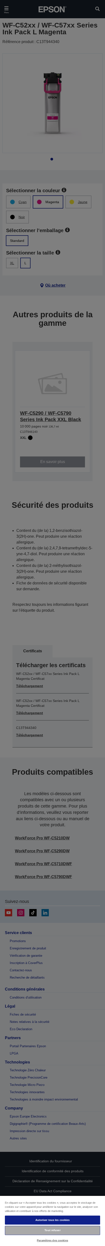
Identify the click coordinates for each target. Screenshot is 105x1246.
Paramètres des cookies (52, 1240)
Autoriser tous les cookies (52, 1220)
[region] (52, 1220)
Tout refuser (52, 1230)
